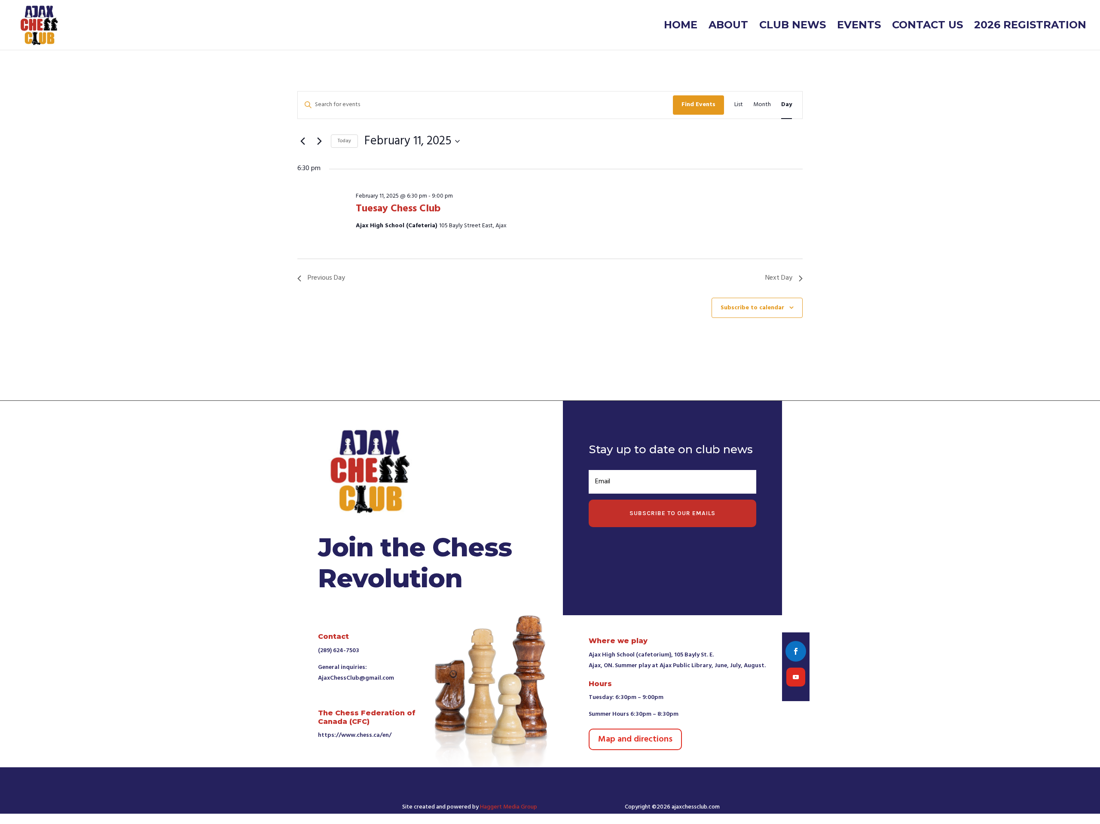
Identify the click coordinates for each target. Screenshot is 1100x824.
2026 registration (1030, 26)
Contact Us (927, 26)
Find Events (698, 105)
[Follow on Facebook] (795, 651)
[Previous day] (302, 141)
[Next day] (319, 141)
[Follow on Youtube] (795, 677)
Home (680, 26)
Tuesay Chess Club (398, 209)
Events (859, 26)
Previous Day (326, 278)
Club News (792, 26)
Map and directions (635, 739)
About (728, 26)
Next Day (778, 278)
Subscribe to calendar (752, 308)
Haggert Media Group (508, 807)
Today (344, 141)
